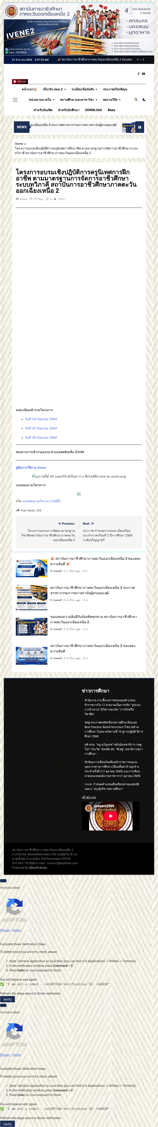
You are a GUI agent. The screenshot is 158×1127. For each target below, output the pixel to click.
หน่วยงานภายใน (40, 99)
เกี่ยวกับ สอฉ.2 (53, 89)
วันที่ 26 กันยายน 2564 (41, 437)
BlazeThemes (38, 867)
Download (93, 110)
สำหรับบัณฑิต (43, 110)
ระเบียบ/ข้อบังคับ (82, 89)
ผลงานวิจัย (110, 99)
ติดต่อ (111, 110)
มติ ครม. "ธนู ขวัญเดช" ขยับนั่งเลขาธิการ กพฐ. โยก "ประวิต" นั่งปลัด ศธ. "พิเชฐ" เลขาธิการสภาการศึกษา (114, 749)
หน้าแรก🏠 (29, 89)
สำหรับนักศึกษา (68, 110)
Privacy (5, 930)
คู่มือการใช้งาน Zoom (31, 467)
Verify (7, 999)
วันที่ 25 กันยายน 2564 (41, 428)
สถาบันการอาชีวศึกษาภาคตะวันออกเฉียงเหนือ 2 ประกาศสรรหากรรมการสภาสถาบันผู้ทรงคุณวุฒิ (93, 59)
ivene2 (23, 199)
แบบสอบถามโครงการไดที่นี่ (41, 501)
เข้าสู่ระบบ (89, 797)
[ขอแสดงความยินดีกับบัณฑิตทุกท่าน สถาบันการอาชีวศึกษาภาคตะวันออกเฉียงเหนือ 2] (100, 129)
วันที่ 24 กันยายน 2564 (41, 419)
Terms (16, 930)
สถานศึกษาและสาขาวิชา (77, 99)
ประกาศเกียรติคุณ (115, 89)
